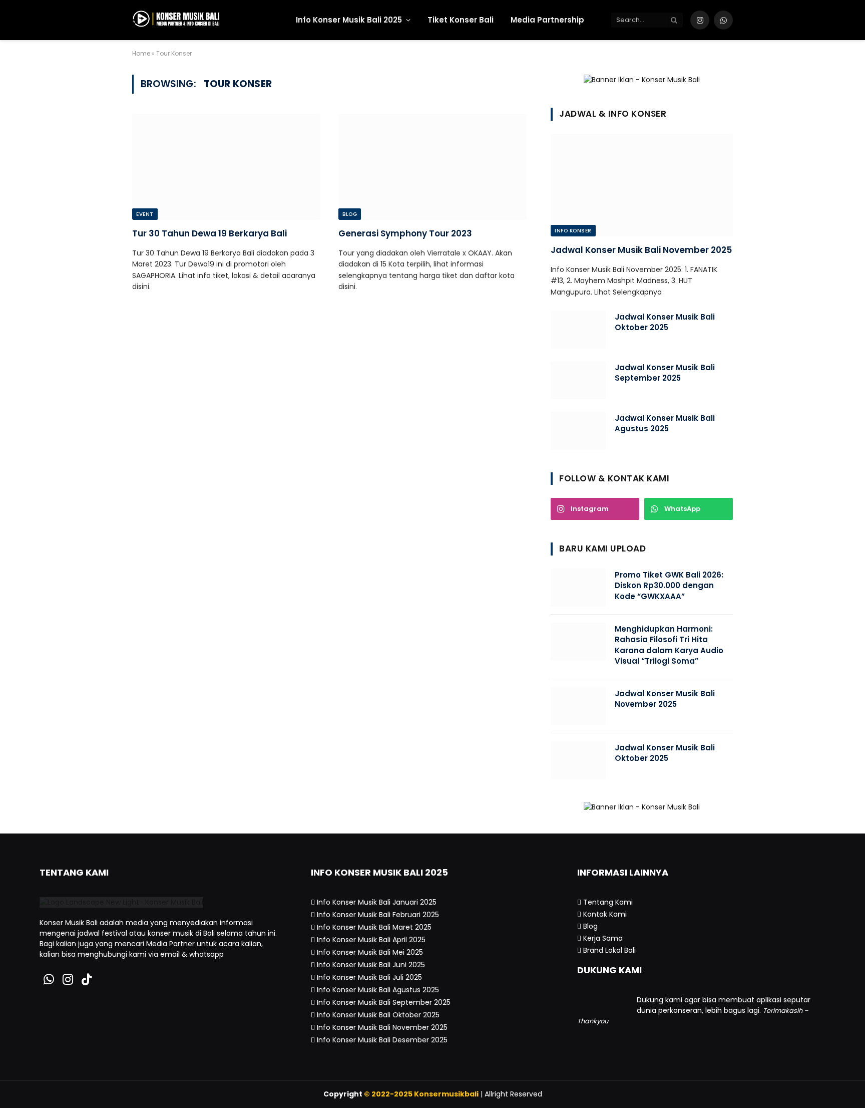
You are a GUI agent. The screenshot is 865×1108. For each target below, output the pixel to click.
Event (145, 214)
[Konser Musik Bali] (206, 20)
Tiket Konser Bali (460, 20)
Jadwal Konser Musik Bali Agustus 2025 (665, 423)
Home (141, 53)
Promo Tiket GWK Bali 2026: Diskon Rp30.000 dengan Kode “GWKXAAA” (669, 586)
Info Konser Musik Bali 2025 (349, 20)
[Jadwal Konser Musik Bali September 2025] (578, 380)
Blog (349, 214)
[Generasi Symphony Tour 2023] (432, 167)
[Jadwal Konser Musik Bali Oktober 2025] (578, 330)
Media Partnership (547, 20)
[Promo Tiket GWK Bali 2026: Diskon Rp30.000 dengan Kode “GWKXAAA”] (578, 588)
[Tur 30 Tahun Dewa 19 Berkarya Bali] (226, 167)
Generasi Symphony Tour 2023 (405, 233)
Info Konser (573, 230)
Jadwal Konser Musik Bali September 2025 (665, 372)
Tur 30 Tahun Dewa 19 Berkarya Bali (209, 233)
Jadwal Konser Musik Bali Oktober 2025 (665, 322)
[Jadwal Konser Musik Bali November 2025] (642, 185)
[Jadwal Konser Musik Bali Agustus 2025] (578, 431)
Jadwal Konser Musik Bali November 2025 (641, 250)
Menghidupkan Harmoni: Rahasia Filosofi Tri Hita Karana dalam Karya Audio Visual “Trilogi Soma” (669, 645)
